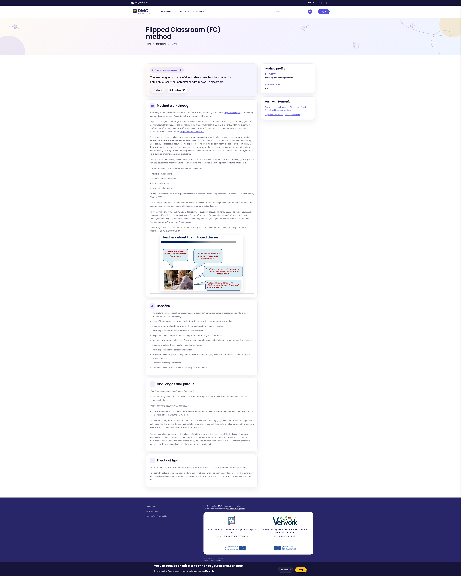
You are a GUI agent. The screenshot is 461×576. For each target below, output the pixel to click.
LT (314, 3)
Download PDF (178, 90)
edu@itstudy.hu (141, 3)
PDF (266, 88)
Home (148, 44)
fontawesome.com (217, 558)
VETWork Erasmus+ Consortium (229, 506)
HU (324, 3)
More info (209, 571)
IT (329, 3)
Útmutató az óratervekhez (157, 516)
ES (319, 3)
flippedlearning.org (233, 112)
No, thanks (285, 569)
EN (309, 3)
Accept (300, 569)
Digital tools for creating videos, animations (282, 115)
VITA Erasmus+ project (236, 509)
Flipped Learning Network (192, 131)
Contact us (150, 506)
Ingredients (161, 44)
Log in (323, 11)
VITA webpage (152, 511)
